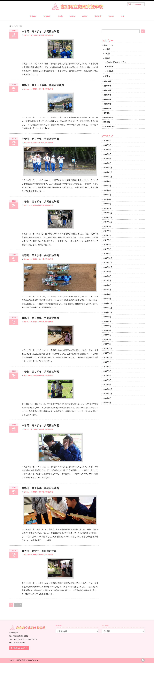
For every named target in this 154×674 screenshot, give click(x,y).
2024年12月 (107, 213)
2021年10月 (107, 357)
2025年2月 (107, 208)
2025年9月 (107, 181)
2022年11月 (107, 308)
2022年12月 (107, 303)
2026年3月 (107, 159)
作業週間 (110, 66)
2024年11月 (107, 217)
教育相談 (47, 16)
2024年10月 (107, 222)
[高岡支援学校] (77, 9)
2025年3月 (107, 204)
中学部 (72, 16)
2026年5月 (107, 150)
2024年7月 (107, 235)
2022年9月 (107, 317)
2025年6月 (107, 190)
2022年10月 (107, 312)
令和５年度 (40, 429)
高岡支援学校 (21, 660)
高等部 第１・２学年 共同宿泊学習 (43, 85)
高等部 (84, 16)
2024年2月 (107, 253)
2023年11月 (107, 262)
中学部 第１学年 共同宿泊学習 (40, 31)
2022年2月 (107, 344)
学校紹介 (33, 16)
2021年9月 (107, 362)
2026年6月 (107, 145)
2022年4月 (107, 335)
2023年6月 (107, 285)
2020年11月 (107, 389)
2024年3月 (107, 249)
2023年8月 (107, 276)
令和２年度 (107, 108)
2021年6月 (107, 371)
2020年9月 (107, 398)
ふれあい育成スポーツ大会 (116, 62)
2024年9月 (107, 226)
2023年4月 (107, 294)
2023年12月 (107, 258)
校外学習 (106, 122)
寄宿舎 (111, 16)
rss (143, 660)
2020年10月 (107, 394)
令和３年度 (107, 104)
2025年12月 (107, 168)
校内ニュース (28, 35)
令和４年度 (107, 99)
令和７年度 (40, 35)
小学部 (60, 16)
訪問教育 (98, 16)
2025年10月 (107, 177)
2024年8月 (107, 231)
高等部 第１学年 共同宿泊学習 (40, 255)
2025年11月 (107, 172)
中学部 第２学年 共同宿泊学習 (40, 139)
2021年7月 (107, 366)
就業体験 (110, 71)
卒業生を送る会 (109, 126)
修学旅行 (106, 113)
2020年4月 (107, 403)
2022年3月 (107, 339)
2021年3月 (107, 380)
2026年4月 (107, 154)
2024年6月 (107, 240)
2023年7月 (107, 281)
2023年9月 (107, 272)
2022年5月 (107, 330)
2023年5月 (107, 290)
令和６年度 (40, 205)
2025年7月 (107, 186)
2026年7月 (107, 140)
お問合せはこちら (20, 648)
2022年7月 (107, 321)
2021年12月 (107, 348)
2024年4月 (107, 244)
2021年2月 (107, 385)
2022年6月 (107, 326)
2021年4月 (107, 375)
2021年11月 (107, 353)
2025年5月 (107, 195)
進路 (122, 16)
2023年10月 (107, 267)
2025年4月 (107, 199)
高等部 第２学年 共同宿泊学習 (40, 318)
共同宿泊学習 (49, 35)
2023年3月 (107, 299)
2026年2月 (107, 163)
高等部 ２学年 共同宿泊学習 (39, 550)
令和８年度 (107, 81)
